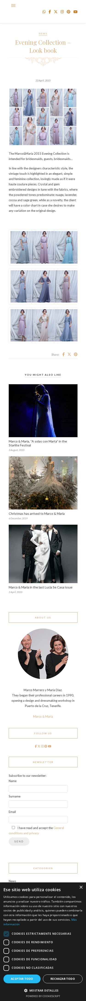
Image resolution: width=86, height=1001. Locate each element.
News (43, 33)
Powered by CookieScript (43, 996)
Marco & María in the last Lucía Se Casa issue (40, 587)
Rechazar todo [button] (62, 979)
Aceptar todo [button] (22, 979)
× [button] (81, 887)
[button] (43, 990)
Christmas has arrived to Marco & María (37, 513)
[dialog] (43, 941)
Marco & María (43, 716)
